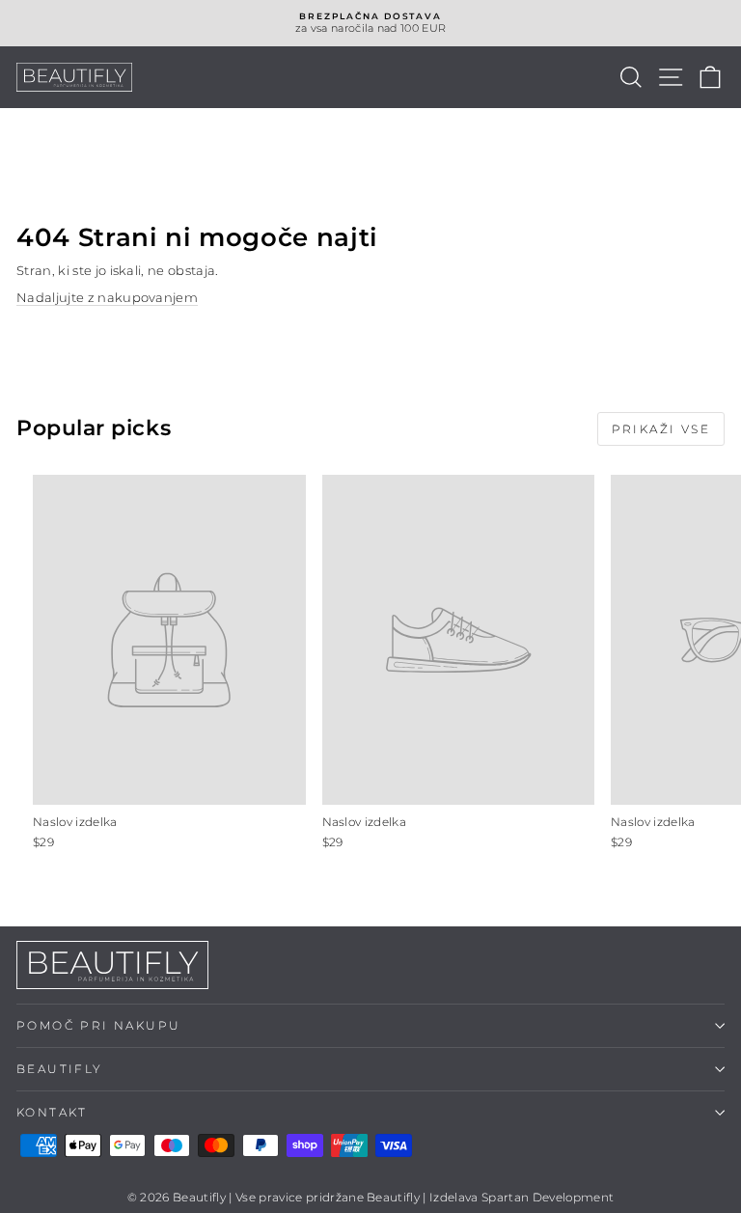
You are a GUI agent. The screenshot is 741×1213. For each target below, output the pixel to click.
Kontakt (52, 1112)
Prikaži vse (661, 429)
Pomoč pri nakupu (98, 1025)
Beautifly (59, 1068)
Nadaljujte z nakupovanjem (107, 297)
